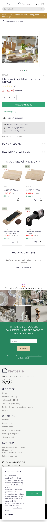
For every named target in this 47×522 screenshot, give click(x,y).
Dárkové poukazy (9, 396)
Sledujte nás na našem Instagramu (24, 288)
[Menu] (4, 4)
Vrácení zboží (7, 427)
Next (43, 70)
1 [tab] (20, 70)
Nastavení (9, 514)
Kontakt (5, 411)
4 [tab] (26, 70)
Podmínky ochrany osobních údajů (17, 407)
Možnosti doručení (15, 118)
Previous (4, 70)
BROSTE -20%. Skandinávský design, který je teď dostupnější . (20, 16)
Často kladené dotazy (11, 430)
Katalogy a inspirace (10, 434)
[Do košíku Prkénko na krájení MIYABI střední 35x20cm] (18, 199)
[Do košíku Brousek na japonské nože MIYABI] (41, 242)
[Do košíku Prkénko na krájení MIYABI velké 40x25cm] (41, 199)
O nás (4, 393)
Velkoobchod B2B (10, 400)
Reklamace (7, 423)
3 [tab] (24, 70)
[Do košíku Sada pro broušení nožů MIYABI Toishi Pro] (18, 242)
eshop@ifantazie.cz (15, 462)
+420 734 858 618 (12, 466)
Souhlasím (34, 493)
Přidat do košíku (23, 105)
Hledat (41, 9)
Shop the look (8, 437)
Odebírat (23, 348)
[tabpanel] (20, 49)
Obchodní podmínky (11, 403)
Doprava (5, 420)
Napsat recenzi (23, 268)
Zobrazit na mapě (9, 456)
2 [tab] (22, 70)
